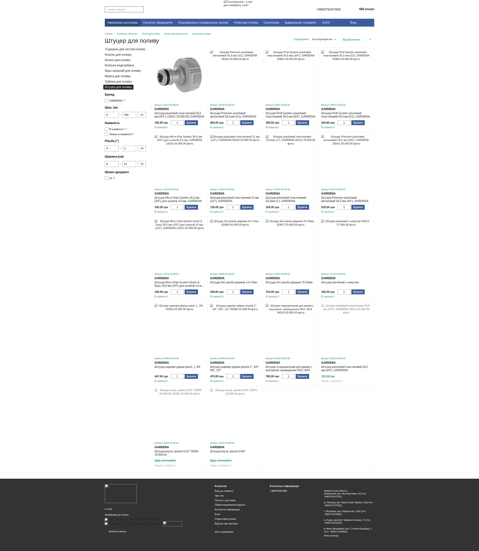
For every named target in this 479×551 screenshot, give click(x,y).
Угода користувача (225, 518)
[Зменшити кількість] (172, 122)
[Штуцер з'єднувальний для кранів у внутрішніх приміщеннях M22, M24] (290, 329)
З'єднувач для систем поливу (125, 49)
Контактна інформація (227, 509)
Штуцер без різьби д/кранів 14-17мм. (233, 282)
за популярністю (322, 39)
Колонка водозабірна (119, 65)
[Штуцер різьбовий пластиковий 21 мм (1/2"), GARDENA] (235, 160)
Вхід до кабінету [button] (224, 491)
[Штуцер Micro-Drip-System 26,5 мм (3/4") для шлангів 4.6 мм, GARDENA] (179, 160)
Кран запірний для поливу (123, 70)
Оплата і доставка (225, 500)
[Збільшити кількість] (182, 122)
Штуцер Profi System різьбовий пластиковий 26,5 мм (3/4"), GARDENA (290, 114)
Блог (217, 514)
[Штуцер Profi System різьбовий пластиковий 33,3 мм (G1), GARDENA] (346, 75)
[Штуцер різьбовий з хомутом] (346, 244)
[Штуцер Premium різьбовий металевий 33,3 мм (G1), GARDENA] (235, 75)
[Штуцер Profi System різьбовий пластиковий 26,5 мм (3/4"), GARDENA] (290, 75)
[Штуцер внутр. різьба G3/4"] (235, 413)
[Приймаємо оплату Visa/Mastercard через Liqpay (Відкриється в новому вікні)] (132, 519)
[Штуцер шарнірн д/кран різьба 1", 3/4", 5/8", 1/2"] (235, 329)
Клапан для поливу (118, 54)
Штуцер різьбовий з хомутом (340, 282)
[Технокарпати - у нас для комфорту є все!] (121, 493)
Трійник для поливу (118, 81)
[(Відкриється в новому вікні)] (172, 523)
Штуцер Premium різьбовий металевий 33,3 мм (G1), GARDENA (233, 114)
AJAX (326, 22)
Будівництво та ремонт (301, 22)
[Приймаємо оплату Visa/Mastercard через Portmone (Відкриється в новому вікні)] (133, 523)
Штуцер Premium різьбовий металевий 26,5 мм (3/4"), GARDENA (344, 199)
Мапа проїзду (331, 535)
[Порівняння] (369, 23)
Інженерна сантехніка (123, 22)
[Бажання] (362, 23)
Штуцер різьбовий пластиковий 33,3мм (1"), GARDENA (286, 199)
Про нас (219, 495)
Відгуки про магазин (226, 523)
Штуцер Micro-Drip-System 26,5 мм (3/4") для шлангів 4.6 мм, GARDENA (178, 199)
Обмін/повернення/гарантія (230, 504)
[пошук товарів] (141, 9)
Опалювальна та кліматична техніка (203, 22)
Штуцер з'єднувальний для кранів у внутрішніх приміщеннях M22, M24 (289, 368)
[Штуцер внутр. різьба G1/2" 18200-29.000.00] (179, 413)
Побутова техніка (246, 22)
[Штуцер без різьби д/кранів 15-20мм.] (290, 244)
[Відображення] (367, 39)
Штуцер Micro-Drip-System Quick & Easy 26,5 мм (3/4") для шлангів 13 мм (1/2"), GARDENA (179, 286)
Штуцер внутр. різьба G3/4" (227, 451)
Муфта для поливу (118, 76)
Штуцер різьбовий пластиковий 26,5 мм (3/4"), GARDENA (344, 368)
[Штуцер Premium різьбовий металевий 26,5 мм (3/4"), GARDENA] (346, 160)
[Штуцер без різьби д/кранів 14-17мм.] (235, 244)
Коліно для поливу (117, 60)
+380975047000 (328, 9)
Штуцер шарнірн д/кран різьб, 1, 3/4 (177, 366)
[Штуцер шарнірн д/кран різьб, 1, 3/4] (179, 329)
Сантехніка (271, 22)
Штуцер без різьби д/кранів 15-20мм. (289, 282)
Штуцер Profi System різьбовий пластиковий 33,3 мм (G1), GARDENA (345, 114)
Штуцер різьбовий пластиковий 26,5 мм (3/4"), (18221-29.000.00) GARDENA (179, 114)
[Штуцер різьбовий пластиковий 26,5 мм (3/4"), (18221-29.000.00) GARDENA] (179, 75)
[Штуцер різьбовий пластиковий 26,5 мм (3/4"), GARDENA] (346, 329)
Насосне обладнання (158, 22)
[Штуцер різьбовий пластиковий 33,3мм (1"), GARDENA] (290, 160)
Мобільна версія (117, 531)
